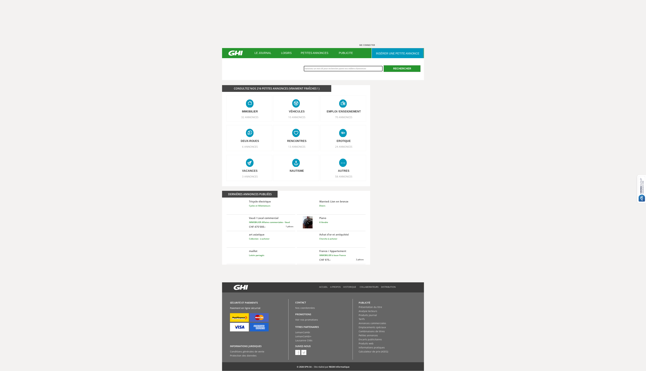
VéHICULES (297, 111)
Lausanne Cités (303, 340)
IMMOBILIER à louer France (332, 255)
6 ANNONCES (250, 146)
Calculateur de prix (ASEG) (373, 351)
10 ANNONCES (296, 117)
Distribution (388, 286)
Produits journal (368, 315)
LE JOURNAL (263, 53)
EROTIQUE (344, 141)
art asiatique (256, 234)
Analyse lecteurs (368, 311)
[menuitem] (263, 53)
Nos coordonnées (305, 307)
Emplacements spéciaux (372, 327)
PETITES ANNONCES (314, 53)
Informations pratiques (372, 347)
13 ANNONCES (296, 146)
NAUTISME (297, 170)
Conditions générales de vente (247, 351)
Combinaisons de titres (372, 331)
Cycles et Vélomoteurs (259, 205)
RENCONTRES (297, 141)
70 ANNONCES (343, 117)
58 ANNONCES (343, 176)
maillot (253, 251)
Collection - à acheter (259, 238)
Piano (322, 218)
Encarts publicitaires (370, 339)
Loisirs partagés (256, 255)
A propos (335, 286)
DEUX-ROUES (250, 141)
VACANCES (250, 170)
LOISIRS (286, 53)
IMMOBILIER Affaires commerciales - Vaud (269, 222)
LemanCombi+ (303, 336)
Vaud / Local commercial (263, 218)
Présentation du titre (370, 307)
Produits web (366, 343)
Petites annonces (368, 335)
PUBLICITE (346, 53)
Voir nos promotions (306, 319)
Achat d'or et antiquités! (334, 234)
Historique (349, 286)
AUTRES (343, 170)
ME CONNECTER (367, 45)
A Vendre (323, 222)
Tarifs (362, 319)
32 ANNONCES (249, 117)
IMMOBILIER (250, 111)
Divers (322, 205)
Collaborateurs (369, 286)
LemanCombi (302, 332)
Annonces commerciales (372, 323)
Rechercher (402, 68)
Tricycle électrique (260, 201)
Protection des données (243, 355)
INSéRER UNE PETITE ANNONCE (397, 53)
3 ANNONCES (250, 176)
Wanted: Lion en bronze (333, 201)
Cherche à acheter (328, 238)
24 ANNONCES (343, 146)
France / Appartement (332, 251)
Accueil (323, 286)
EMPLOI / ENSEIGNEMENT (344, 111)
